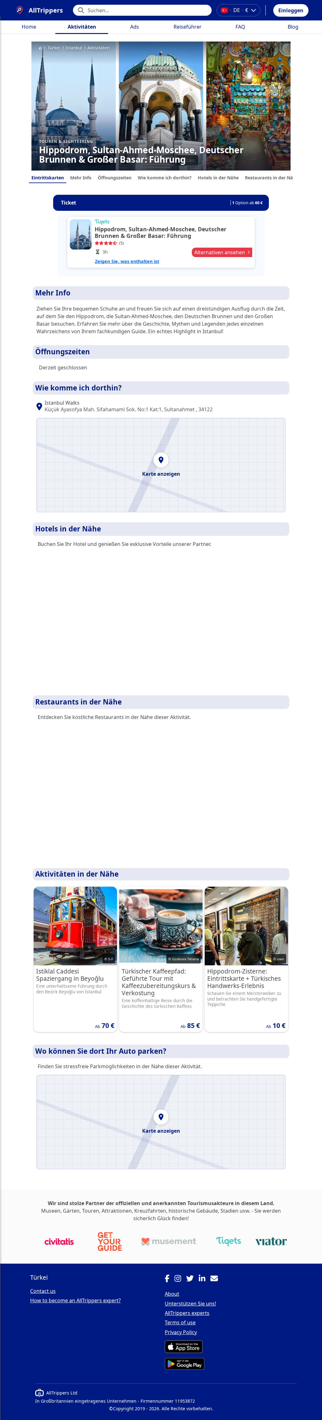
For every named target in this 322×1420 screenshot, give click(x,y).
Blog (293, 26)
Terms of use (180, 1322)
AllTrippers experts (187, 1313)
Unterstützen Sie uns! (190, 1303)
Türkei (53, 47)
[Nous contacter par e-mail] (216, 1279)
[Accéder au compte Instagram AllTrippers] (180, 1279)
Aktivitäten (82, 26)
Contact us (43, 1291)
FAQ (240, 26)
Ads (134, 26)
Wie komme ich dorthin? (165, 178)
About (172, 1293)
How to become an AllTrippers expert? (75, 1300)
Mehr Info (81, 178)
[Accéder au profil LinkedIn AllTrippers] (204, 1279)
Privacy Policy (181, 1332)
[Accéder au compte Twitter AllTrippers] (192, 1279)
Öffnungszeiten (114, 178)
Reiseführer (188, 26)
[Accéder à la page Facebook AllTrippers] (170, 1279)
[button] (290, 10)
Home (29, 26)
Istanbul (73, 47)
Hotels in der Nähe (218, 178)
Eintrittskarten (47, 178)
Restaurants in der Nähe (271, 178)
